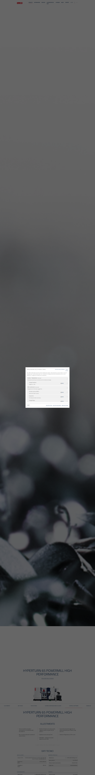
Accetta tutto (49, 405)
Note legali (66, 370)
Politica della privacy (60, 369)
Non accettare (65, 405)
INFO (63, 383)
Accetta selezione (57, 405)
